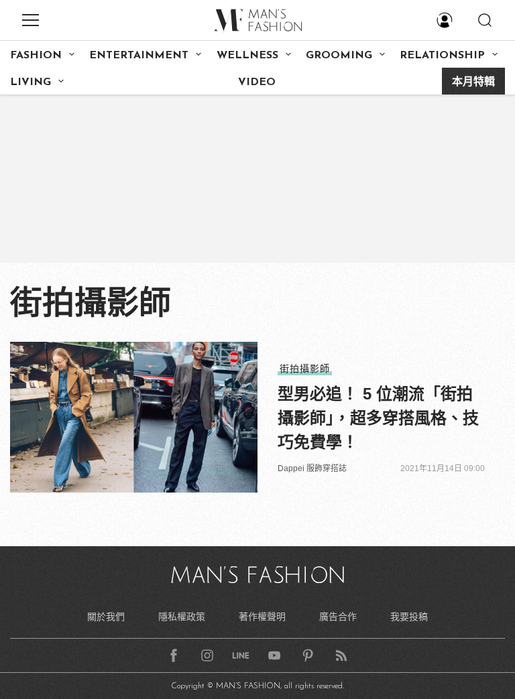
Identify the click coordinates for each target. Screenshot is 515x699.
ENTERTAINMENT (138, 55)
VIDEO (257, 82)
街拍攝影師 (305, 368)
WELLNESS (247, 55)
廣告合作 (338, 616)
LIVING (30, 82)
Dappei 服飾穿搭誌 (312, 468)
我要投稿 (409, 616)
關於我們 (106, 616)
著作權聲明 (262, 616)
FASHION (36, 55)
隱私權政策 (181, 616)
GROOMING (339, 55)
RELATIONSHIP (442, 55)
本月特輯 (473, 82)
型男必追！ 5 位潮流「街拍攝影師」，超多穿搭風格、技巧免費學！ (378, 418)
